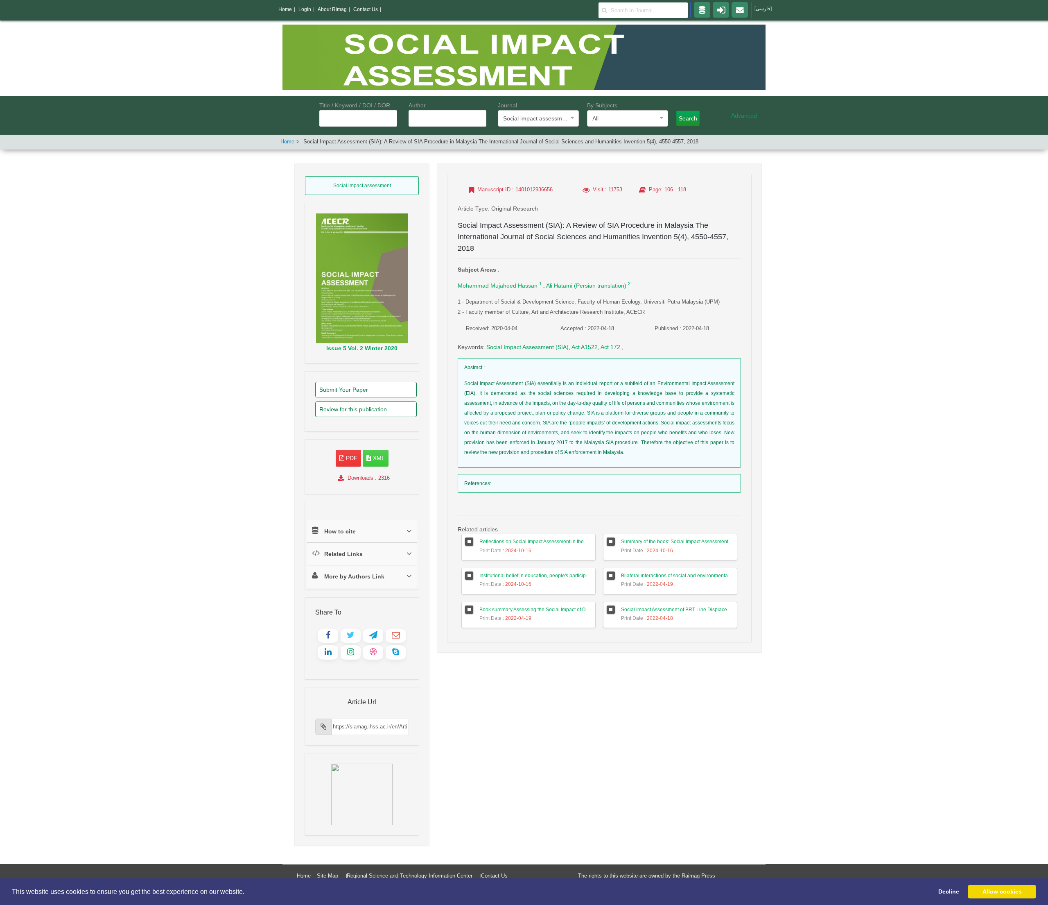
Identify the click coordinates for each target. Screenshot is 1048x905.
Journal (507, 105)
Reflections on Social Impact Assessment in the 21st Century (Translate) (559, 541)
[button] (247, 892)
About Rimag (332, 9)
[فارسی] (763, 8)
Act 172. (611, 347)
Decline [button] (948, 891)
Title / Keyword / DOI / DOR (354, 105)
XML (378, 458)
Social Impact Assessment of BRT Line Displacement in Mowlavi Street (699, 609)
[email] (740, 9)
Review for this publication (353, 409)
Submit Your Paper (343, 389)
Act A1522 (584, 347)
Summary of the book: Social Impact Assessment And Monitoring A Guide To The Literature (720, 541)
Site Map (327, 876)
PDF (350, 458)
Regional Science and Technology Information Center (409, 876)
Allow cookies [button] (1002, 891)
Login (304, 9)
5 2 (362, 348)
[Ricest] (702, 9)
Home (287, 141)
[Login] (721, 9)
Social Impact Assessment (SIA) (527, 347)
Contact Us (494, 876)
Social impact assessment (362, 185)
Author (417, 105)
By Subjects (602, 105)
